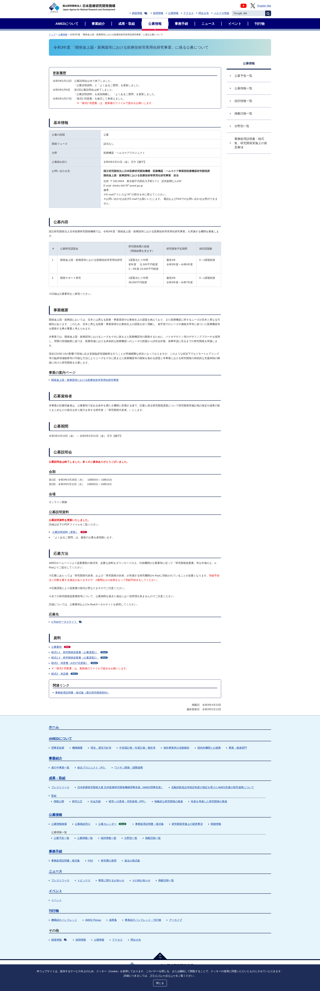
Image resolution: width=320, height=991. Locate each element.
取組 (53, 795)
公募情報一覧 (85, 838)
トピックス (83, 880)
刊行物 (54, 911)
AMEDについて (60, 738)
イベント (55, 891)
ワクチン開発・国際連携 (128, 767)
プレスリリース (60, 787)
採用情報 (158, 13)
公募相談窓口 (82, 823)
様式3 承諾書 (64, 673)
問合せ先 (204, 13)
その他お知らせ (141, 880)
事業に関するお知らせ (111, 880)
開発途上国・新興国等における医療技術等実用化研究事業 (85, 379)
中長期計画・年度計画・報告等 (137, 747)
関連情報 (216, 823)
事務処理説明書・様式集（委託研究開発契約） (82, 692)
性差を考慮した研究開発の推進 (209, 801)
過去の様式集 (132, 860)
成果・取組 (57, 778)
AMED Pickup (93, 919)
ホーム (54, 727)
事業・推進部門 (238, 747)
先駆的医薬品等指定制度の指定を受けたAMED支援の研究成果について (212, 787)
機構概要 (77, 747)
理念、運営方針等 (101, 747)
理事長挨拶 (57, 747)
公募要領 (60, 646)
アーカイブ (175, 919)
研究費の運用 (108, 860)
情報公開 (59, 801)
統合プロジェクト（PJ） (91, 767)
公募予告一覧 (61, 838)
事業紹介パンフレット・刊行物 (143, 919)
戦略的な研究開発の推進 (168, 801)
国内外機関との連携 (209, 747)
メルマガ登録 (221, 13)
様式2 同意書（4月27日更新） (74, 663)
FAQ (90, 860)
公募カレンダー (111, 823)
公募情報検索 (59, 823)
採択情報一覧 (108, 838)
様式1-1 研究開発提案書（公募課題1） (78, 652)
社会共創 (95, 801)
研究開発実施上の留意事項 (187, 823)
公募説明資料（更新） (69, 532)
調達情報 (137, 13)
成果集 (113, 919)
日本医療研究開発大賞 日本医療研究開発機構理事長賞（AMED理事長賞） (120, 787)
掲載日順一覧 (153, 838)
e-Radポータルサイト (64, 621)
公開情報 (173, 13)
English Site (264, 5)
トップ (52, 34)
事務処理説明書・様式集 (149, 823)
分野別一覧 (130, 838)
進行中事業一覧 (60, 767)
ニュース (55, 871)
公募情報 (62, 34)
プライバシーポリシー (163, 975)
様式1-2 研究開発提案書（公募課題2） (78, 657)
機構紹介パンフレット (64, 919)
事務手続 (55, 851)
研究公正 (77, 801)
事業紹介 (55, 758)
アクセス (188, 13)
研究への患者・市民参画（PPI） (127, 801)
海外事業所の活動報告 (176, 747)
